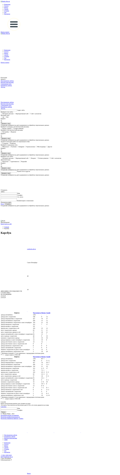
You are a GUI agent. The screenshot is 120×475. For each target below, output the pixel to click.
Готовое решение (43, 158)
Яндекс (43, 313)
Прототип (5, 161)
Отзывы (6, 10)
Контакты (7, 14)
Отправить (8, 204)
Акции (6, 9)
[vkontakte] (14, 432)
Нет (7, 117)
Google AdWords (18, 128)
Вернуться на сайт (6, 224)
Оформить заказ (5, 123)
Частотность (37, 313)
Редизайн (24, 161)
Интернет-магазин (8, 113)
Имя (18, 193)
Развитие (13, 143)
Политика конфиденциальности (10, 417)
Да (3, 117)
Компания (7, 4)
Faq (5, 12)
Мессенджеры (41, 146)
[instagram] (67, 432)
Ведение (13, 132)
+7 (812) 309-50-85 (6, 455)
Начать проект (5, 32)
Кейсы (6, 7)
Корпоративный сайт (22, 113)
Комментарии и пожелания (25, 200)
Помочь (3, 412)
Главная (6, 227)
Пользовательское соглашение (10, 415)
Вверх (29, 473)
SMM (5, 440)
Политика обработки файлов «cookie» (12, 418)
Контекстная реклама (10, 438)
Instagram (21, 146)
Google (48, 313)
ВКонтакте (5, 146)
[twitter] (93, 432)
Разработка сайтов (9, 436)
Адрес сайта (21, 110)
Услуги (6, 6)
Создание (5, 143)
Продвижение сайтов (10, 435)
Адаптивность (15, 161)
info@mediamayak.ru (7, 457)
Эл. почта (20, 197)
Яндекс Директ (7, 128)
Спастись (3, 406)
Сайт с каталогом (36, 113)
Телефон (19, 195)
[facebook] (40, 432)
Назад (2, 204)
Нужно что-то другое (23, 171)
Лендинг (33, 158)
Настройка (5, 132)
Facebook (14, 146)
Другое (50, 146)
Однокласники (30, 146)
